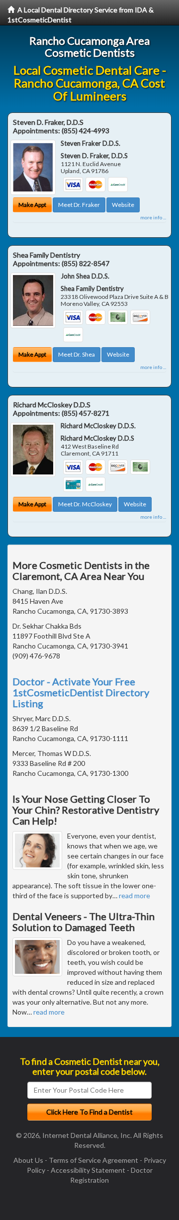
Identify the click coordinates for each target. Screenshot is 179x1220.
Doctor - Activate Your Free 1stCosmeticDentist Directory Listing (80, 692)
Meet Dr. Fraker (79, 204)
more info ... (153, 217)
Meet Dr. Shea (76, 354)
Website (123, 204)
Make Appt (32, 204)
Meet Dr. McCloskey (85, 504)
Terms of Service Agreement (93, 1160)
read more (134, 895)
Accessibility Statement (88, 1170)
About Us (28, 1160)
